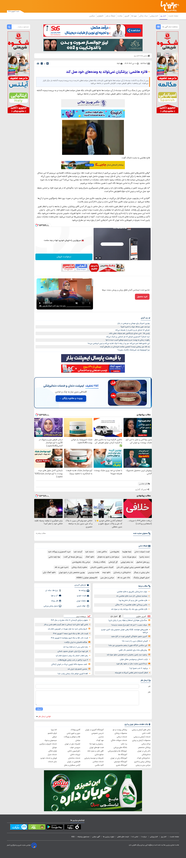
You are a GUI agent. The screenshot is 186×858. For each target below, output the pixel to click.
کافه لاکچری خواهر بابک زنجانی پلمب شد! (73, 673)
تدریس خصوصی (97, 733)
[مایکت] (18, 827)
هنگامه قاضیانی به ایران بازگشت (75, 642)
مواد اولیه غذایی (54, 556)
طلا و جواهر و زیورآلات (72, 736)
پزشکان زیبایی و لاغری (142, 761)
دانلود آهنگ (89, 556)
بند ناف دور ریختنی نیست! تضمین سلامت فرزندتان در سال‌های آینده (125, 346)
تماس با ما (135, 836)
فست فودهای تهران (96, 747)
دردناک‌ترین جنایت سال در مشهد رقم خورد (131, 663)
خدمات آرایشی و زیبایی (142, 736)
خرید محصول (142, 296)
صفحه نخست (173, 15)
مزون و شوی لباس (73, 733)
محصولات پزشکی (121, 733)
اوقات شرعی (81, 606)
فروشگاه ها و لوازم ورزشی (117, 751)
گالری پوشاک (75, 729)
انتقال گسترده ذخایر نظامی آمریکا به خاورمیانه (131, 672)
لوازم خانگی (52, 751)
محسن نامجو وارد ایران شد (77, 669)
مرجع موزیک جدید (129, 556)
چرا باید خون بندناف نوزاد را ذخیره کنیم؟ (135, 326)
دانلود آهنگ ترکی (49, 572)
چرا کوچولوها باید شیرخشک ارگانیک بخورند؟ (134, 350)
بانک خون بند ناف (123, 577)
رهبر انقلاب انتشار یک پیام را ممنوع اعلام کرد (72, 655)
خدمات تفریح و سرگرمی (48, 743)
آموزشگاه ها (122, 754)
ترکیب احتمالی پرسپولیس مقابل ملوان (134, 659)
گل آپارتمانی (113, 562)
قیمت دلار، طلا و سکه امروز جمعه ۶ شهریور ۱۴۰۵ (70, 633)
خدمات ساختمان (74, 758)
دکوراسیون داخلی (74, 751)
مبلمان (77, 740)
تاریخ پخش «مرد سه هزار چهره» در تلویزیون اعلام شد (67, 628)
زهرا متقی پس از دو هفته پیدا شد (75, 646)
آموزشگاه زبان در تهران (118, 758)
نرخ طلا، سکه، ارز (51, 590)
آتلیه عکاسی (99, 765)
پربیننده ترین (81, 616)
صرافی (54, 736)
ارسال (39, 709)
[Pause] (96, 258)
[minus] (42, 63)
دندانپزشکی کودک (143, 758)
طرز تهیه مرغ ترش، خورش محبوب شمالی (72, 651)
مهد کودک (100, 740)
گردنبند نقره (78, 551)
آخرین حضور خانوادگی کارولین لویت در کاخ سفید (129, 636)
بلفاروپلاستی (114, 551)
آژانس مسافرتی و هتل (72, 765)
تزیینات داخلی (75, 754)
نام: (149, 686)
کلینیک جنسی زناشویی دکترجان (101, 567)
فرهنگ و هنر (111, 15)
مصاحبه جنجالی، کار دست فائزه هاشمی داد (131, 596)
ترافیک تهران (81, 600)
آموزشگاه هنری (121, 765)
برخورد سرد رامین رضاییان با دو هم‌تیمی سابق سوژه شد (127, 654)
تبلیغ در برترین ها (108, 836)
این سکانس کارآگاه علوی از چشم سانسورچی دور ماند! (128, 645)
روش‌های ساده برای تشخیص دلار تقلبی (133, 650)
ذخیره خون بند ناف (61, 567)
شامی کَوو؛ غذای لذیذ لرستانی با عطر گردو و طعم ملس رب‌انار (66, 624)
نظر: (149, 692)
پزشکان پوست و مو (120, 729)
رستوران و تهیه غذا (96, 743)
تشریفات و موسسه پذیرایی (94, 758)
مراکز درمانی (145, 743)
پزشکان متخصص (144, 747)
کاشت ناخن (146, 733)
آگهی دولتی (96, 836)
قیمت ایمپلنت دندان (142, 551)
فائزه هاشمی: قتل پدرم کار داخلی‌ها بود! (133, 600)
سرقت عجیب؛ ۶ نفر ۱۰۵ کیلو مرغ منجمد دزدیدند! (129, 625)
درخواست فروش (64, 257)
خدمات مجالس (98, 761)
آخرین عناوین (141, 616)
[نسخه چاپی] (38, 63)
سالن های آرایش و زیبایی (141, 729)
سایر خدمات (52, 761)
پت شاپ (124, 743)
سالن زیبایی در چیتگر (141, 572)
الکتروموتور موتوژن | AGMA (86, 577)
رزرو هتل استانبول (142, 562)
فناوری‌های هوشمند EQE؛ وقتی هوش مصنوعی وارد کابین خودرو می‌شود (124, 631)
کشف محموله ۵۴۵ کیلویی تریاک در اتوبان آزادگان (69, 664)
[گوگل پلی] (54, 827)
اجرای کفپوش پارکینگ (141, 577)
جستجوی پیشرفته (83, 836)
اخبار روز (163, 15)
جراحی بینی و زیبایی (143, 765)
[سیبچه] (72, 827)
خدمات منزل (52, 754)
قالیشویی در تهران (73, 761)
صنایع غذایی (99, 754)
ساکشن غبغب (102, 551)
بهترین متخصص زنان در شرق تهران (72, 572)
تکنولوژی (100, 15)
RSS (72, 836)
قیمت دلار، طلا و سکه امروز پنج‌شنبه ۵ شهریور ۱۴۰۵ (69, 637)
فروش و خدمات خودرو (49, 758)
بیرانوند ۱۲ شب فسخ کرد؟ (138, 668)
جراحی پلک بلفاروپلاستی (81, 562)
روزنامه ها (82, 590)
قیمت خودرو (81, 595)
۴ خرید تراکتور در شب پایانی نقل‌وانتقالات (73, 660)
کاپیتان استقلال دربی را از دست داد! (135, 641)
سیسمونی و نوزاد (51, 740)
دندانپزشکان (146, 754)
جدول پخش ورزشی (51, 606)
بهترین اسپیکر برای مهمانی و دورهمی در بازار (133, 323)
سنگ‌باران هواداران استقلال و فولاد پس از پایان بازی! (128, 620)
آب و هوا (54, 595)
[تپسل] (36, 225)
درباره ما (144, 836)
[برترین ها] (168, 6)
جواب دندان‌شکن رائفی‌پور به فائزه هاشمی (132, 591)
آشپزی (127, 15)
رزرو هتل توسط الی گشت (72, 556)
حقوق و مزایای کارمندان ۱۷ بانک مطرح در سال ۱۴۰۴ (69, 620)
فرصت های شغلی (123, 836)
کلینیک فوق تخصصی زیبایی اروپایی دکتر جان (133, 567)
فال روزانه (54, 600)
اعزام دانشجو (52, 733)
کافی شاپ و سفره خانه (95, 751)
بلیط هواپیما (126, 551)
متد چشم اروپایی (127, 562)
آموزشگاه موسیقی (120, 761)
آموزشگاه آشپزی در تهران (94, 729)
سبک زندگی (143, 15)
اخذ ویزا (54, 729)
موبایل (54, 747)
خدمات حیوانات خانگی (119, 740)
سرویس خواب (75, 747)
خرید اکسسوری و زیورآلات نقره (59, 551)
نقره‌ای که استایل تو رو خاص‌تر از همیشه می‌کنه (132, 330)
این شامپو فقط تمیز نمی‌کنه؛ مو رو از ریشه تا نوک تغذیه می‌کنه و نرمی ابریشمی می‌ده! (119, 343)
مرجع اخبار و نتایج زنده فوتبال (108, 556)
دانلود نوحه (106, 572)
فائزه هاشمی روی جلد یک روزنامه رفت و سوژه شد (129, 609)
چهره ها (134, 15)
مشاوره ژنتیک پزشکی (79, 567)
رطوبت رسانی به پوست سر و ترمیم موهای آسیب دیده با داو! (128, 340)
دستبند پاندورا (144, 556)
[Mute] (100, 258)
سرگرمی (92, 15)
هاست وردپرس (93, 572)
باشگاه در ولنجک (99, 562)
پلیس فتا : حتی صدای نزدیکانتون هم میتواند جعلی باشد (129, 333)
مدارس (101, 736)
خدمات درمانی (122, 736)
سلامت (120, 15)
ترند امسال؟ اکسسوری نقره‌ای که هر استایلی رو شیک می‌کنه (128, 336)
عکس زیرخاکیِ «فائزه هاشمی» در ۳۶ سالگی (131, 604)
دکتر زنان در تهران (143, 751)
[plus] (47, 63)
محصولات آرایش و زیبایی (141, 740)
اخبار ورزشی (154, 15)
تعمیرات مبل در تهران (72, 743)
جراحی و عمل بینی (107, 577)
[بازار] (36, 827)
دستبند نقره (89, 551)
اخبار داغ (114, 616)
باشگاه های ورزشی (120, 747)
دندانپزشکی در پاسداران (122, 572)
